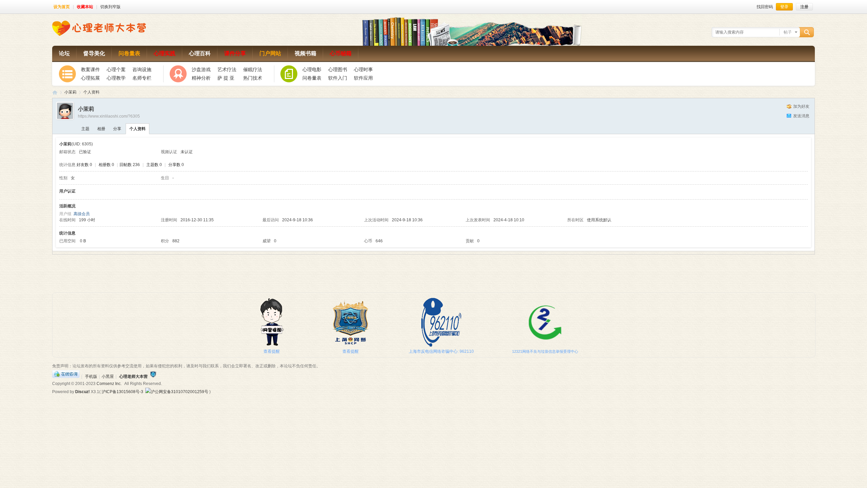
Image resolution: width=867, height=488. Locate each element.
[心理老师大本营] (99, 34)
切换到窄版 (110, 6)
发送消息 (801, 116)
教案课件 (90, 69)
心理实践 (164, 53)
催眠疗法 (252, 69)
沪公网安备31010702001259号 (179, 391)
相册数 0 (106, 164)
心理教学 (116, 78)
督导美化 (94, 53)
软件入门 (337, 78)
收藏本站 (85, 6)
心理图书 (337, 69)
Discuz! (82, 391)
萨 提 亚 (225, 78)
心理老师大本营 (55, 92)
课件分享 (235, 53)
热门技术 (252, 78)
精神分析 (201, 78)
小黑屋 (108, 376)
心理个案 (116, 69)
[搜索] (808, 32)
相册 (101, 128)
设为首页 (62, 6)
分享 (117, 128)
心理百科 (200, 53)
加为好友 (801, 106)
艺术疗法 (226, 69)
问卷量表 (129, 53)
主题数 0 (154, 164)
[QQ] (66, 376)
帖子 (788, 32)
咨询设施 (141, 69)
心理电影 (311, 69)
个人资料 (137, 128)
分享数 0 (176, 164)
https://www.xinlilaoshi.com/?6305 (109, 116)
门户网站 (270, 53)
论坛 (64, 53)
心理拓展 (90, 78)
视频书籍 (305, 53)
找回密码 (765, 6)
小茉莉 (70, 92)
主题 (85, 128)
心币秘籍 (341, 53)
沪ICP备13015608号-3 (122, 391)
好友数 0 (84, 164)
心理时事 (363, 69)
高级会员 (81, 213)
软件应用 (363, 78)
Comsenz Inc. (109, 383)
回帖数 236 (130, 164)
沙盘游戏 (201, 69)
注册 (804, 6)
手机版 (91, 376)
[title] (153, 376)
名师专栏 (141, 78)
